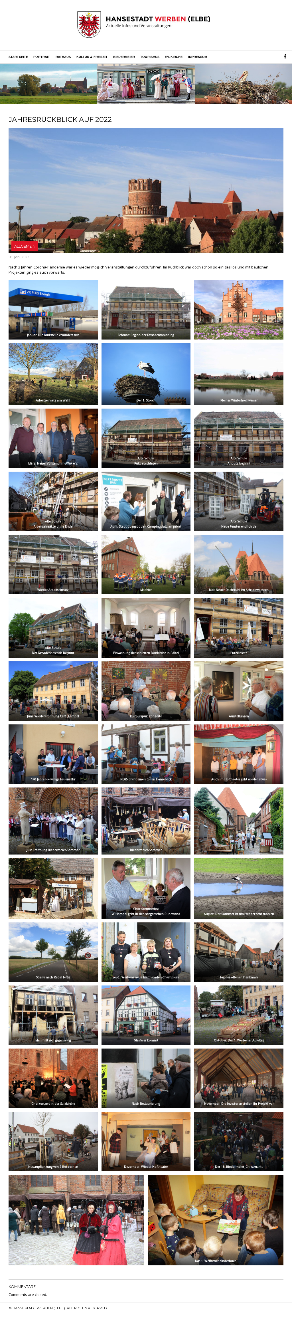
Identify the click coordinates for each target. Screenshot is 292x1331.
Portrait (41, 56)
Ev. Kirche (173, 56)
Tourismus (149, 56)
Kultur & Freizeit (92, 56)
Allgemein (24, 246)
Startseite (18, 56)
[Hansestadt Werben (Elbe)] (143, 25)
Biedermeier (124, 56)
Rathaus (63, 56)
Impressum (197, 56)
